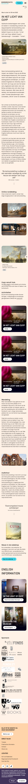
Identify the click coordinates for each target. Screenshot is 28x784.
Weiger (13, 780)
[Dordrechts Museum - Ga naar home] (7, 3)
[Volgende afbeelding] (26, 256)
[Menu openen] (25, 3)
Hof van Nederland (7, 756)
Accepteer (22, 780)
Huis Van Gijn (5, 761)
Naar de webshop (8, 559)
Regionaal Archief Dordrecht (10, 759)
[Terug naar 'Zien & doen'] (14, 7)
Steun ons (4, 749)
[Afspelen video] (14, 210)
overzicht (19, 298)
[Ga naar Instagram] (7, 766)
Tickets (19, 3)
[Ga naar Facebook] (3, 766)
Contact (4, 746)
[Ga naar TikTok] (11, 766)
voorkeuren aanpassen (13, 775)
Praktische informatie (8, 744)
